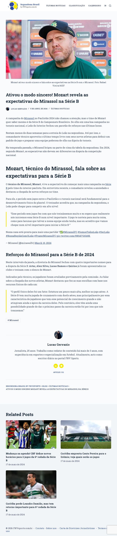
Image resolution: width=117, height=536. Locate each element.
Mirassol (29, 118)
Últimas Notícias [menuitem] (55, 5)
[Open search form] (110, 6)
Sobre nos (51, 528)
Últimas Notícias (60, 108)
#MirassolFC (70, 231)
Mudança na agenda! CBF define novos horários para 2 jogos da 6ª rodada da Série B (31, 457)
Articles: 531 (58, 372)
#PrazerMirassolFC (45, 235)
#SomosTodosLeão (88, 231)
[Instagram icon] (61, 366)
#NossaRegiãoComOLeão (20, 235)
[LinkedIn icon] (56, 366)
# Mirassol (13, 320)
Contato (40, 528)
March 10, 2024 (43, 242)
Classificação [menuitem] (77, 5)
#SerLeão (104, 231)
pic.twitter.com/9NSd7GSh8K (73, 235)
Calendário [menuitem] (94, 5)
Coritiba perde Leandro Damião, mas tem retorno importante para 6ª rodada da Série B (31, 507)
